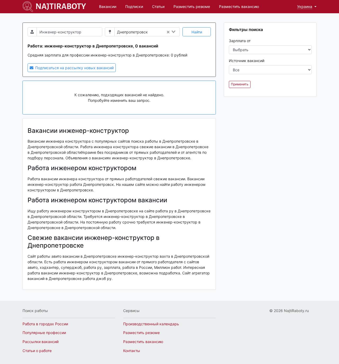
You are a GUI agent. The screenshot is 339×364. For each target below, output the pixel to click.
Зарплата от (240, 40)
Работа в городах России (45, 324)
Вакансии (107, 6)
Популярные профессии (44, 332)
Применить (239, 84)
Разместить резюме (191, 6)
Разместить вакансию (239, 6)
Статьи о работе (37, 350)
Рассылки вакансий (41, 341)
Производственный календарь (151, 324)
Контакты (131, 350)
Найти (196, 32)
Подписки (134, 6)
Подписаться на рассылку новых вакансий (74, 67)
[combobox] (165, 32)
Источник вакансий (246, 60)
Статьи (158, 6)
